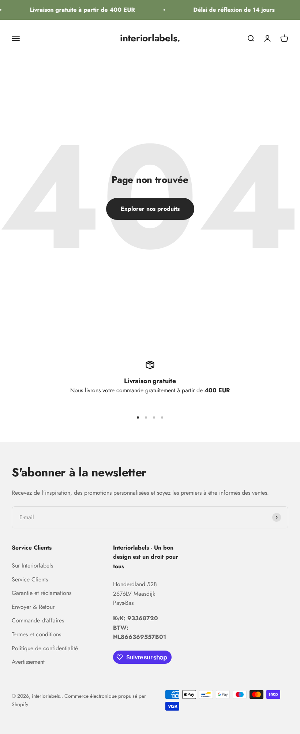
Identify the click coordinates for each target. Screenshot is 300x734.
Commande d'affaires (38, 620)
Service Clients (30, 579)
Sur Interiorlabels (32, 565)
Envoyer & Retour (33, 607)
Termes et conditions (36, 634)
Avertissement (28, 662)
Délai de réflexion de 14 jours (232, 9)
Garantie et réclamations (41, 593)
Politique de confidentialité (45, 648)
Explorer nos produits (150, 209)
